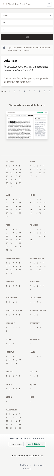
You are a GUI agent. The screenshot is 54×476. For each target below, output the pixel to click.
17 (16, 176)
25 (16, 183)
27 (7, 187)
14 (20, 173)
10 (20, 169)
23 (7, 183)
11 (7, 173)
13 (16, 173)
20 (11, 180)
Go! (27, 37)
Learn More (16, 444)
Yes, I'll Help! (34, 444)
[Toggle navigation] (49, 4)
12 (11, 173)
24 (11, 183)
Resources (38, 465)
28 (11, 187)
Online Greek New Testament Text (27, 455)
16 (11, 176)
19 (7, 180)
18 (20, 176)
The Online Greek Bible (19, 4)
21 (16, 180)
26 (20, 183)
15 (7, 176)
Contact (27, 468)
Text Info (24, 465)
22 (20, 180)
